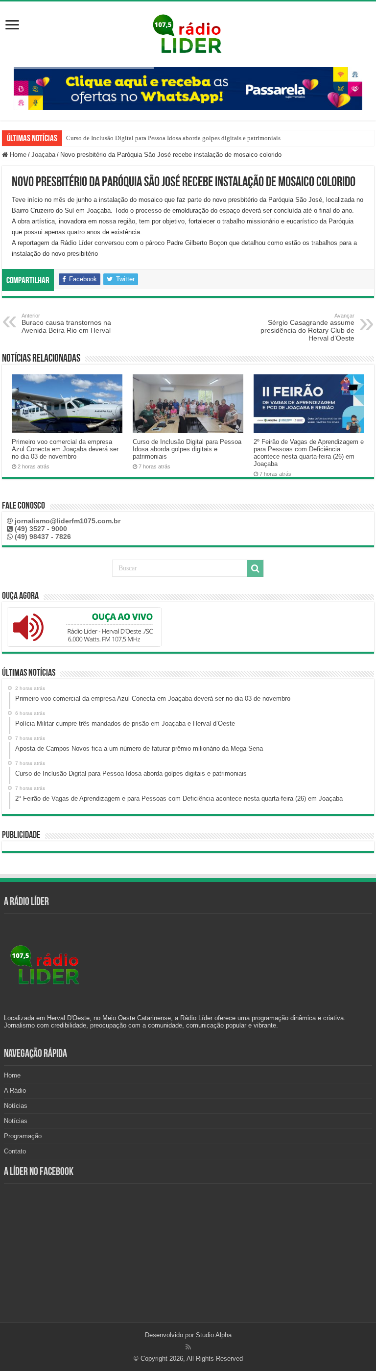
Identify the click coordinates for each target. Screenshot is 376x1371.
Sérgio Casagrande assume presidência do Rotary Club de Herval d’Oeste (307, 327)
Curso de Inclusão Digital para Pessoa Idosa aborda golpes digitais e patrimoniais (173, 138)
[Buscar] (255, 568)
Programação (23, 1136)
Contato (15, 1151)
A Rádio (15, 1090)
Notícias (15, 1105)
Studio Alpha (214, 1335)
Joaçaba (43, 154)
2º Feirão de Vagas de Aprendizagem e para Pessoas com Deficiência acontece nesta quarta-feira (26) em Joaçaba (309, 452)
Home (17, 154)
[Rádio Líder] (188, 32)
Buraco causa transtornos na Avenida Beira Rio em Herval (66, 323)
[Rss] (188, 1347)
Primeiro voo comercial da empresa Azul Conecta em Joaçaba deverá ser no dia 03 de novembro (65, 449)
